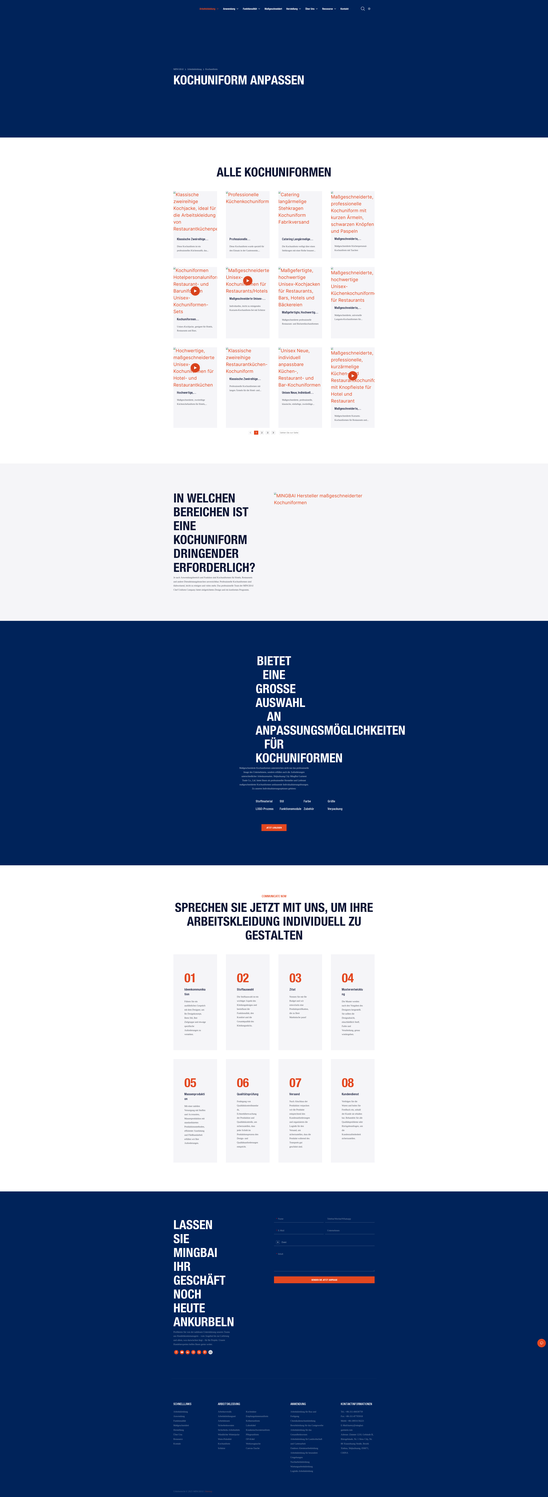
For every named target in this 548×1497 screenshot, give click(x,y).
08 (348, 1082)
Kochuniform (211, 69)
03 (295, 978)
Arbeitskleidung (194, 69)
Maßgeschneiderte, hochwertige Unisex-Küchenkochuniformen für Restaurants (351, 308)
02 (243, 978)
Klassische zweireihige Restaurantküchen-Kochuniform (243, 380)
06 (243, 1082)
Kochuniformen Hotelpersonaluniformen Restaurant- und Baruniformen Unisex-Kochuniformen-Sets (192, 320)
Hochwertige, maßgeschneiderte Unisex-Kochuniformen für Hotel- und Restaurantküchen (193, 393)
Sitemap (208, 1491)
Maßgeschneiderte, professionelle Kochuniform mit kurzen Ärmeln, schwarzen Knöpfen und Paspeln (352, 239)
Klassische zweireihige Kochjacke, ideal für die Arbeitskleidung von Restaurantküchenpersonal (194, 240)
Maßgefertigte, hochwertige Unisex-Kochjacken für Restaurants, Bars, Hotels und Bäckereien (299, 313)
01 (190, 978)
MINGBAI (178, 69)
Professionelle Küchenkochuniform (241, 240)
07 (295, 1082)
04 (348, 978)
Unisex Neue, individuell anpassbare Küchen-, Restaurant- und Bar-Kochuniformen (296, 393)
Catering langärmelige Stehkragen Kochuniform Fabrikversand (297, 240)
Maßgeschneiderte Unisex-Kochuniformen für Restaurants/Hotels (245, 299)
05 (190, 1082)
